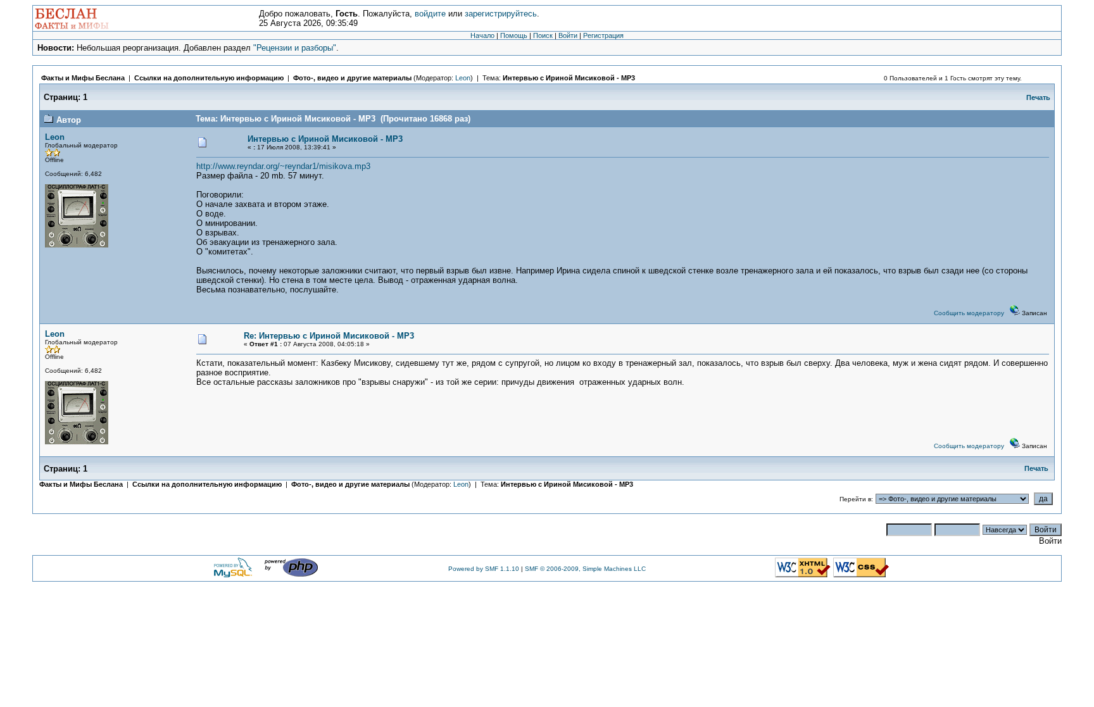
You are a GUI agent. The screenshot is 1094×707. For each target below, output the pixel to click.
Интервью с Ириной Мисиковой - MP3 (569, 78)
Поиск (543, 35)
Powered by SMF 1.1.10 (483, 568)
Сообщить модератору (969, 313)
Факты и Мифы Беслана (83, 78)
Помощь (513, 35)
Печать (1038, 97)
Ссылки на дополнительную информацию (209, 78)
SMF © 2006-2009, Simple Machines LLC (585, 568)
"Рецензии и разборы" (294, 48)
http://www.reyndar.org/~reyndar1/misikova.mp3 (283, 166)
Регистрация (603, 35)
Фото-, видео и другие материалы (353, 78)
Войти (567, 35)
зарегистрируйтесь (501, 13)
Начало (482, 35)
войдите (430, 13)
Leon (462, 78)
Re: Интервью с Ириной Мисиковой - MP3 (329, 336)
